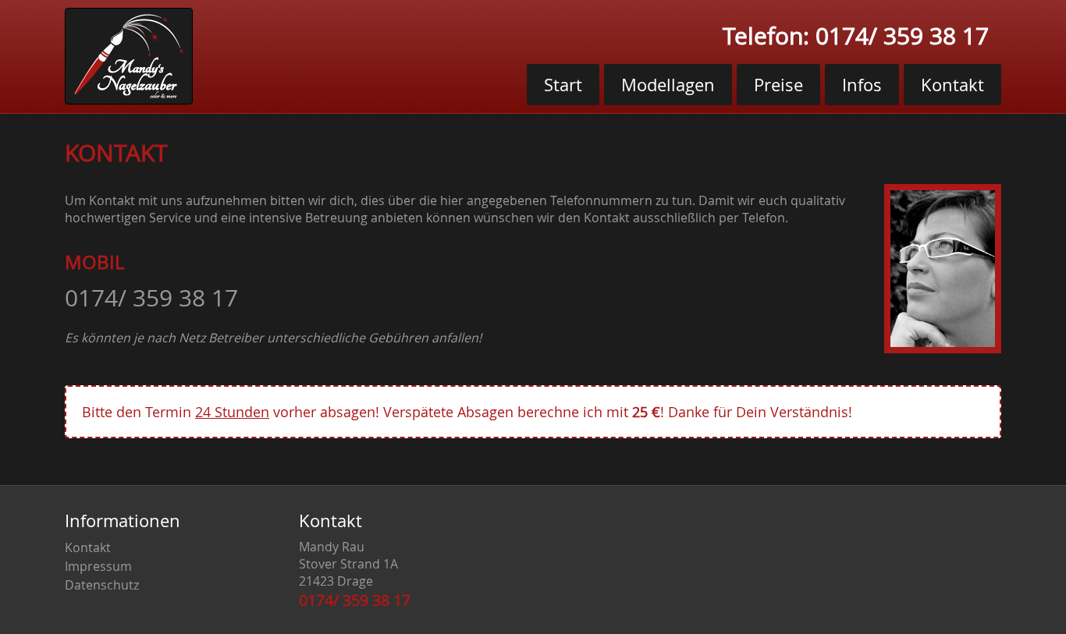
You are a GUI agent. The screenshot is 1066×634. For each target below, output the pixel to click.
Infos (862, 84)
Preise (778, 84)
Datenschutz (102, 584)
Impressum (98, 566)
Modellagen (668, 84)
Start (563, 84)
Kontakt (952, 84)
